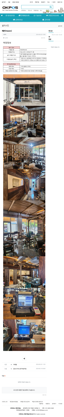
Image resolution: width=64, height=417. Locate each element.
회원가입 (37, 2)
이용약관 (41, 403)
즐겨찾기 (4, 2)
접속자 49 (60, 2)
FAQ (48, 2)
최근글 (50, 31)
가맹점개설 (35, 10)
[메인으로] (2, 15)
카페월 (15, 364)
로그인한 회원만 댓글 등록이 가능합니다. (24, 390)
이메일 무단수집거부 (25, 401)
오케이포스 (23, 10)
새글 (9, 2)
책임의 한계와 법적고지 (37, 401)
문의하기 (54, 403)
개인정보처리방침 (14, 401)
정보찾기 (43, 2)
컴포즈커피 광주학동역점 (19, 369)
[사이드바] (62, 15)
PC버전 (60, 403)
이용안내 (48, 403)
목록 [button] (43, 38)
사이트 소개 (4, 401)
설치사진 (60, 26)
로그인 (31, 2)
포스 (41, 10)
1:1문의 (53, 2)
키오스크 (30, 10)
